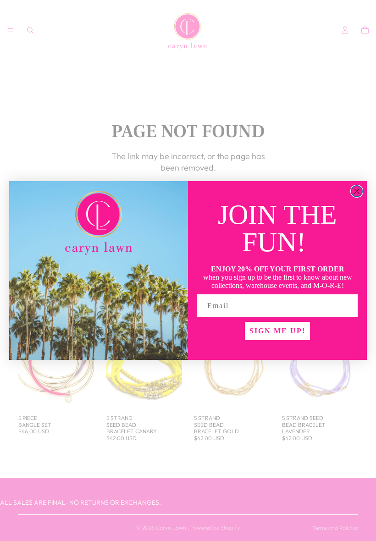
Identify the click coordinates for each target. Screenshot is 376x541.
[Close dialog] (356, 191)
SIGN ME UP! (277, 331)
